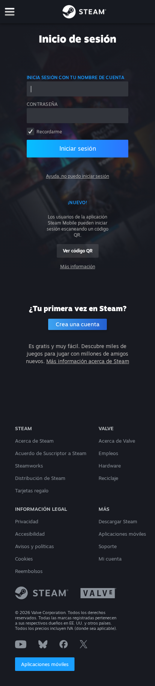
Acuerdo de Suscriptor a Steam (51, 453)
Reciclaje (108, 478)
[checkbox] (30, 131)
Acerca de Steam (34, 441)
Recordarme (49, 131)
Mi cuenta (110, 559)
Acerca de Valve (117, 441)
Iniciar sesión (77, 148)
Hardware (110, 466)
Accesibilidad (30, 534)
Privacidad (26, 521)
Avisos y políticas (34, 546)
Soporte (108, 546)
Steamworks (29, 466)
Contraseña (42, 104)
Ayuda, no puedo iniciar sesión (77, 176)
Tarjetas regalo (32, 490)
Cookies (24, 559)
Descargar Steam (118, 521)
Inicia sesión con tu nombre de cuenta (75, 77)
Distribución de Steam (40, 478)
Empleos (108, 453)
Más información (77, 266)
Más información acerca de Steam (87, 361)
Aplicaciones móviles (44, 664)
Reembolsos (29, 571)
